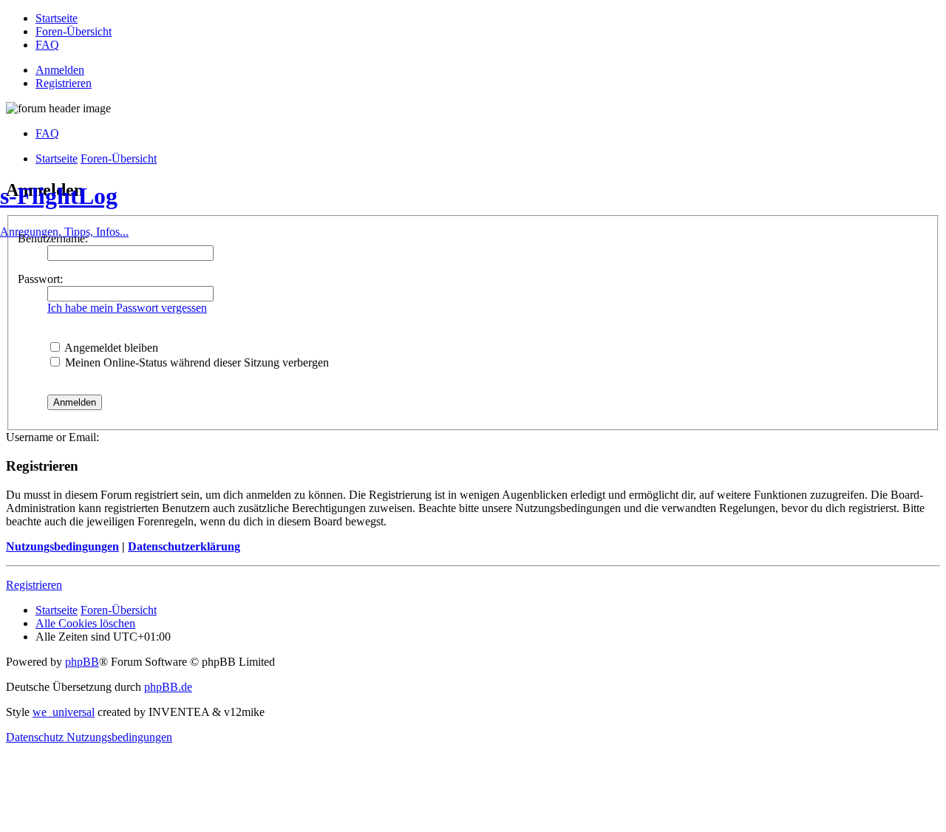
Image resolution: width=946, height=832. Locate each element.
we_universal (64, 712)
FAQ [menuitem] (47, 133)
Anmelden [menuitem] (59, 70)
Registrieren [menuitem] (63, 83)
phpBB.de (168, 687)
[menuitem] (56, 18)
